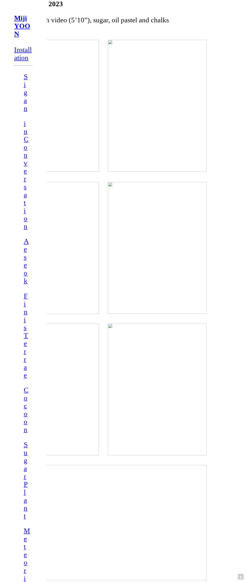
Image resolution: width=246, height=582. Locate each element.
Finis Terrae (26, 335)
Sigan (26, 92)
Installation (23, 53)
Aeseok (26, 261)
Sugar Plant (26, 480)
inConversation (26, 174)
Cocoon (26, 409)
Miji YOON (22, 26)
